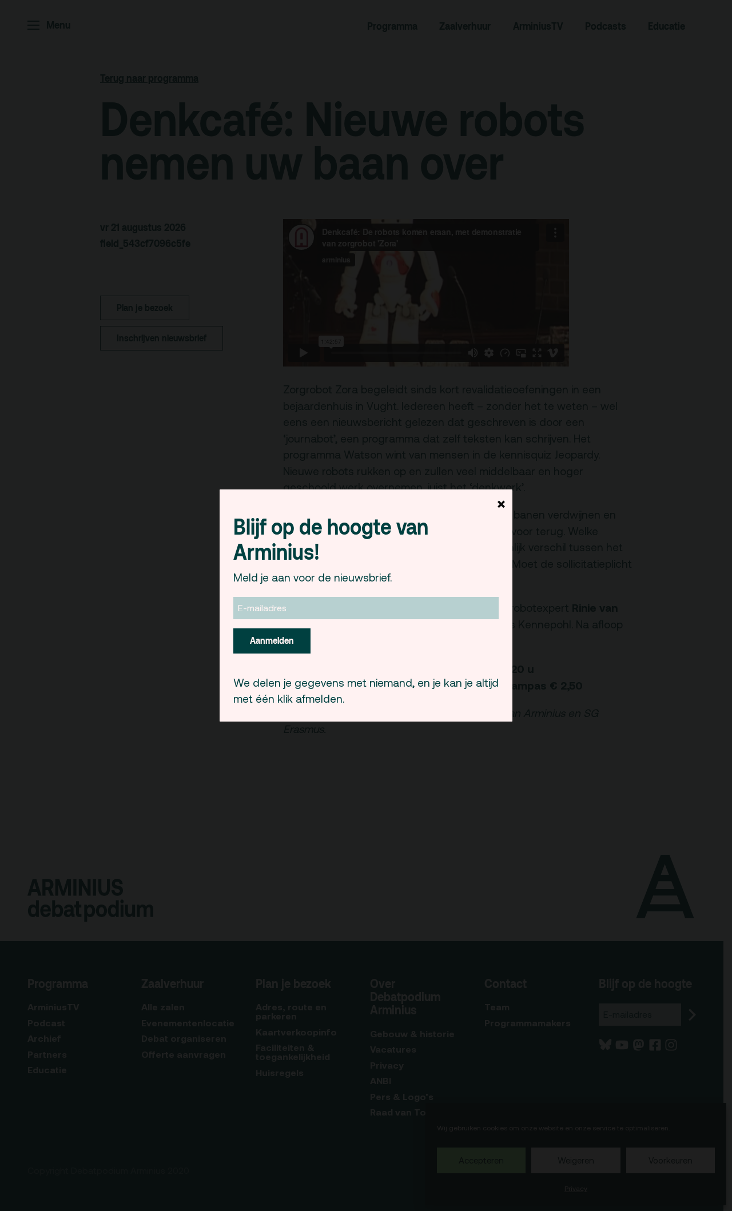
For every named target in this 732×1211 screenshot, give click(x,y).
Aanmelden (272, 640)
